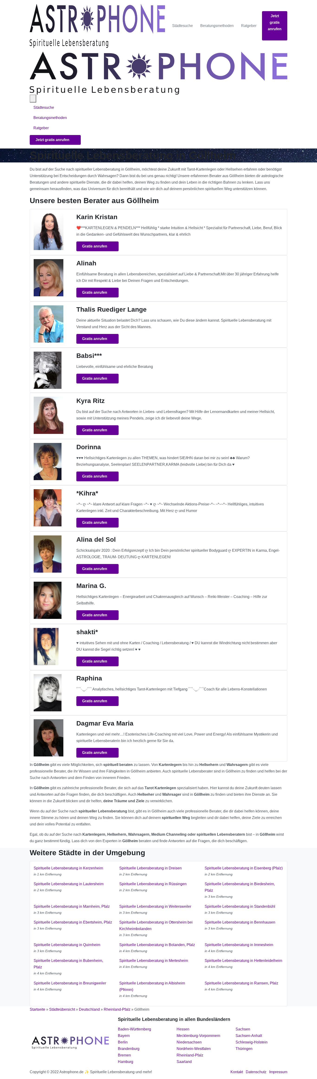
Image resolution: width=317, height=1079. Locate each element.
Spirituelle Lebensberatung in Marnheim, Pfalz (72, 906)
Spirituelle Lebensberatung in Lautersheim (69, 884)
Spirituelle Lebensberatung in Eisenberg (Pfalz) (244, 868)
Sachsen (243, 1029)
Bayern (124, 1036)
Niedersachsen (189, 1042)
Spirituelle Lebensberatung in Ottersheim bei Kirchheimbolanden (156, 925)
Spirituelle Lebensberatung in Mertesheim (153, 961)
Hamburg (125, 1062)
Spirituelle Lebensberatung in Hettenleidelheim (243, 961)
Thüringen (244, 1049)
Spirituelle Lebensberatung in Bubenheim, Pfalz (68, 964)
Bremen (124, 1055)
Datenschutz (256, 1072)
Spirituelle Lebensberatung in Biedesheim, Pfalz (240, 887)
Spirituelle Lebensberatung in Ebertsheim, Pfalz (73, 922)
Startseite (37, 1009)
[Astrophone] (97, 26)
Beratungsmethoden (217, 26)
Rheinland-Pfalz (117, 1009)
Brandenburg (128, 1049)
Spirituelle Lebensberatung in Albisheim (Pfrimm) (152, 986)
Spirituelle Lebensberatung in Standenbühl (240, 906)
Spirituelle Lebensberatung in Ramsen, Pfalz (241, 983)
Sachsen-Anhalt (249, 1036)
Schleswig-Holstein (252, 1042)
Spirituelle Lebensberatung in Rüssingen (153, 884)
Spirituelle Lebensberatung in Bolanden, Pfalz (157, 945)
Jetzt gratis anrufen (274, 22)
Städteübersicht (62, 1009)
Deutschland (89, 1009)
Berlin (123, 1042)
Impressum (278, 1072)
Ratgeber (248, 26)
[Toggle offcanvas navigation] (33, 98)
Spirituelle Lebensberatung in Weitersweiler (155, 906)
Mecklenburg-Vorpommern (198, 1036)
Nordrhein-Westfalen (194, 1049)
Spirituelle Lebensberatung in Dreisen (150, 868)
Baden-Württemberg (134, 1029)
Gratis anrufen (95, 246)
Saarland (184, 1062)
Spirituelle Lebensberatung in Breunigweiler (70, 983)
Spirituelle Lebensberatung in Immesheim (239, 945)
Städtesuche (182, 26)
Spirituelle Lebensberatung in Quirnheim (67, 945)
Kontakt (236, 1072)
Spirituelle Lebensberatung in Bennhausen (240, 922)
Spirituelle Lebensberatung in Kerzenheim (68, 868)
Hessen (183, 1029)
